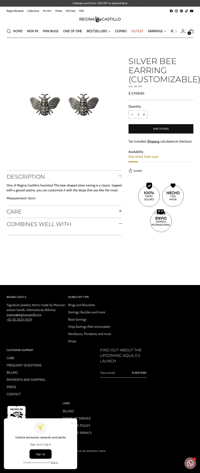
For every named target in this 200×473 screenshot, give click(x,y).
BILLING (12, 372)
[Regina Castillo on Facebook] (171, 11)
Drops (72, 341)
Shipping (153, 141)
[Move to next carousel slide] (190, 271)
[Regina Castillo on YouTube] (191, 11)
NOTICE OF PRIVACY (77, 433)
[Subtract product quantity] (132, 114)
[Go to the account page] (183, 31)
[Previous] (62, 3)
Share (138, 170)
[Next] (138, 3)
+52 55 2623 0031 (19, 320)
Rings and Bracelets (81, 305)
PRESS (11, 387)
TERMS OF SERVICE (77, 418)
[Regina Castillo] (100, 19)
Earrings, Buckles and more (86, 312)
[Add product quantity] (143, 114)
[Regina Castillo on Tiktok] (186, 11)
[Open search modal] (9, 31)
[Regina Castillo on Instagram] (176, 11)
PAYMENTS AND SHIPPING (26, 380)
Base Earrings (77, 319)
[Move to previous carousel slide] (181, 271)
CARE (10, 358)
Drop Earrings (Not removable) (89, 327)
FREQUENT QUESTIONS (24, 365)
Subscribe (139, 372)
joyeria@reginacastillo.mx (24, 315)
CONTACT (14, 394)
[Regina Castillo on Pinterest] (181, 11)
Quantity (135, 106)
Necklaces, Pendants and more (89, 334)
